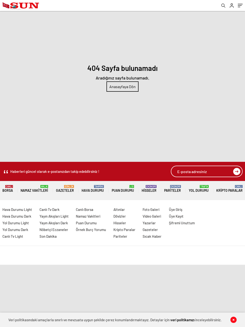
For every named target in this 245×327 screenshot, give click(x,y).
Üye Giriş (175, 209)
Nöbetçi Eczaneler (53, 229)
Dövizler (119, 216)
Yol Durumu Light (15, 223)
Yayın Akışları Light (54, 216)
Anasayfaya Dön (122, 86)
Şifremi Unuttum (182, 223)
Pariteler (172, 188)
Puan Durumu (123, 188)
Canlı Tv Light (12, 236)
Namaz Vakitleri (34, 188)
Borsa (7, 188)
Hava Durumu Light (17, 209)
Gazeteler (65, 188)
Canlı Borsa (84, 209)
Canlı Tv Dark (49, 209)
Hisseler (149, 188)
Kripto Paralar (229, 188)
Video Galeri (152, 216)
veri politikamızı (182, 320)
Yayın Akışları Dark (53, 223)
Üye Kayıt (176, 216)
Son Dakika (48, 236)
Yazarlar (149, 223)
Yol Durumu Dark (15, 229)
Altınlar (119, 209)
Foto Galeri (151, 209)
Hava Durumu (93, 188)
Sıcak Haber (152, 236)
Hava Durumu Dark (16, 216)
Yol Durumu (199, 188)
